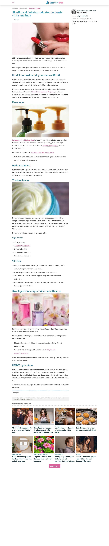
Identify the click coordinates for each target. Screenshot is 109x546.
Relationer (15, 426)
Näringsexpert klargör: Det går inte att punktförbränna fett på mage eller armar (64, 459)
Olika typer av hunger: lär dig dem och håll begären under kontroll (43, 430)
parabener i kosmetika (50, 145)
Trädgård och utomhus (41, 454)
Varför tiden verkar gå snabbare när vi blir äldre (64, 430)
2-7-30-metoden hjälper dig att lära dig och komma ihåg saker (86, 459)
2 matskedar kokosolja (22, 246)
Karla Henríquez (82, 12)
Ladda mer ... (54, 466)
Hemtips (78, 426)
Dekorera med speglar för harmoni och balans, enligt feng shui (22, 459)
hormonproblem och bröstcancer (42, 152)
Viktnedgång (59, 454)
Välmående (15, 8)
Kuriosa (57, 426)
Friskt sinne (37, 426)
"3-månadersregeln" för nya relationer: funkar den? (22, 430)
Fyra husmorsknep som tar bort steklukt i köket (86, 429)
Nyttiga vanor (23, 8)
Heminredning (16, 454)
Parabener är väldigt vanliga (23, 140)
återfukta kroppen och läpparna (43, 92)
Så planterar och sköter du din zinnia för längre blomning (43, 459)
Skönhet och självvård (35, 8)
